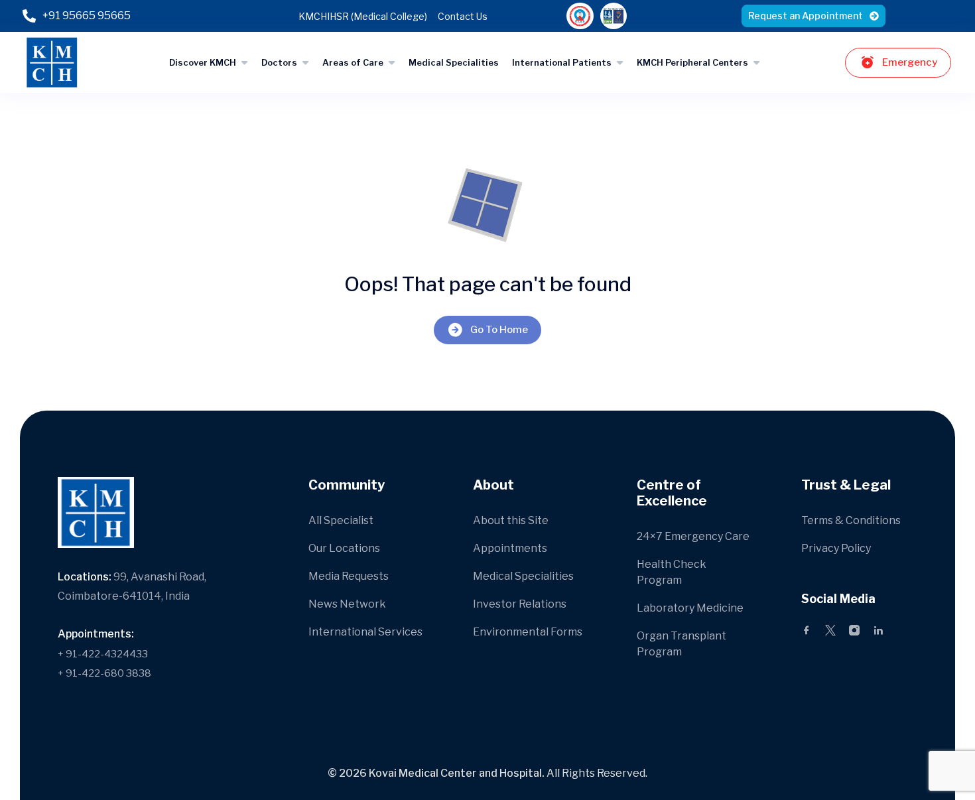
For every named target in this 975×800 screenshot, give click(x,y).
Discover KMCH (202, 62)
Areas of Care (352, 62)
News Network (347, 604)
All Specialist (340, 520)
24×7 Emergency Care (693, 536)
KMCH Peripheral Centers (692, 62)
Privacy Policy (836, 548)
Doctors (279, 62)
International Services (365, 632)
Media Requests (348, 576)
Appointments (510, 548)
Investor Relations (519, 604)
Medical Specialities (454, 62)
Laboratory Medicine (690, 608)
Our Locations (344, 548)
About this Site (511, 520)
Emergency (909, 62)
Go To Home (499, 330)
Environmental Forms (527, 632)
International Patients (562, 62)
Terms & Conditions (851, 520)
